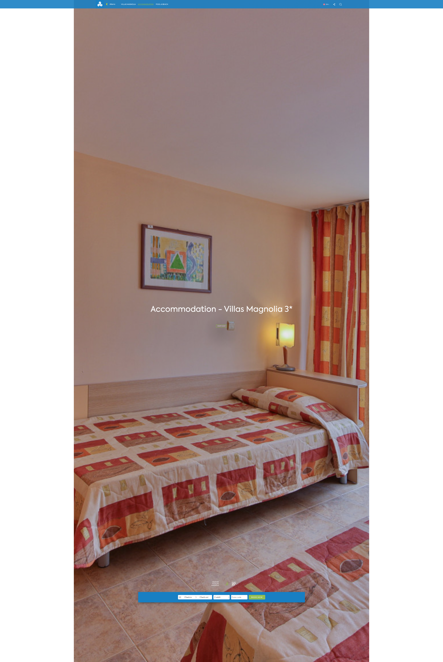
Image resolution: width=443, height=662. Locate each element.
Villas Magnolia (128, 4)
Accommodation (146, 4)
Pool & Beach (162, 4)
